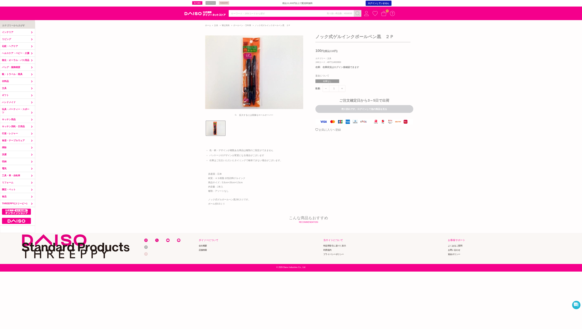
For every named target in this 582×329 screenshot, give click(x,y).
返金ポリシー (454, 254)
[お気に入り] (375, 13)
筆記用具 (226, 25)
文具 (216, 25)
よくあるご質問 (455, 245)
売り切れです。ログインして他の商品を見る (364, 109)
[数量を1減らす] (326, 88)
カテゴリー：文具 (323, 58)
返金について (322, 75)
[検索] (357, 13)
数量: (318, 88)
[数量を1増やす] (342, 88)
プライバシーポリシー (333, 254)
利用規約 (327, 250)
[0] (384, 13)
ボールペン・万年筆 (242, 25)
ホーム (208, 25)
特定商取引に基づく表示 (334, 245)
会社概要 (203, 245)
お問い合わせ (454, 250)
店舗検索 (203, 250)
